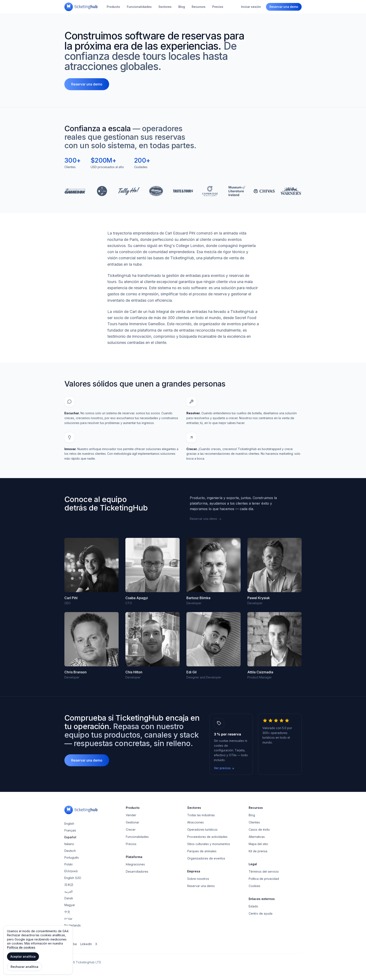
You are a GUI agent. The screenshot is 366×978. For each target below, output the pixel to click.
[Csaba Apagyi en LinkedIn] (152, 565)
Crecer (131, 829)
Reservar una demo (283, 6)
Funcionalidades (139, 6)
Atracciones (195, 822)
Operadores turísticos (202, 829)
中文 (67, 912)
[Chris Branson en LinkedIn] (91, 639)
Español (70, 837)
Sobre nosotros (198, 878)
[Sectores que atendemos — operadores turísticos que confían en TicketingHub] (183, 191)
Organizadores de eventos (206, 858)
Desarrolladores (137, 871)
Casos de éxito (259, 829)
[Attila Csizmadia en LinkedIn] (274, 639)
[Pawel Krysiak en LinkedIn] (274, 565)
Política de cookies (21, 947)
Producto (113, 6)
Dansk (68, 898)
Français (70, 830)
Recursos (198, 6)
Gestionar (132, 822)
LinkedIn (86, 944)
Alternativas (257, 836)
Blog (181, 6)
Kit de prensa (258, 851)
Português (71, 857)
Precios (217, 6)
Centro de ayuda (260, 913)
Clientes (254, 822)
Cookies (254, 886)
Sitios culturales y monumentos (208, 844)
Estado (253, 906)
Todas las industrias (201, 815)
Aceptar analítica (23, 956)
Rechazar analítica (24, 966)
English (69, 823)
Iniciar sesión (251, 6)
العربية (68, 891)
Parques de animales (201, 851)
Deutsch (70, 850)
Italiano (69, 844)
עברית (68, 918)
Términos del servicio (264, 871)
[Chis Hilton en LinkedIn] (152, 639)
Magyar (69, 905)
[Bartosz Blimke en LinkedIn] (213, 565)
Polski (68, 864)
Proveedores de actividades (207, 836)
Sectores (165, 6)
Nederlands (72, 925)
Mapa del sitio (258, 844)
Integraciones (135, 864)
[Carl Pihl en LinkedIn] (91, 565)
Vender (131, 815)
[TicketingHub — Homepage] (80, 7)
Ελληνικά (71, 871)
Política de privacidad (264, 878)
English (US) (72, 878)
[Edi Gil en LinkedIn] (213, 639)
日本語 (68, 884)
